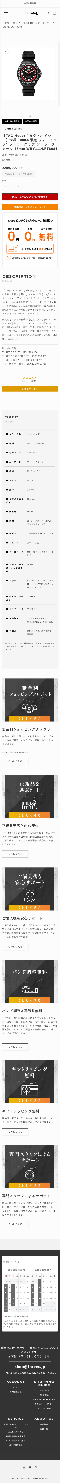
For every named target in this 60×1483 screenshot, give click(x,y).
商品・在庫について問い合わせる (30, 196)
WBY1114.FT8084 (12, 26)
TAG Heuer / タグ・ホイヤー (36, 22)
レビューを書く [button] (30, 389)
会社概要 (44, 1424)
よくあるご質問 (44, 1408)
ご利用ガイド (44, 1390)
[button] (6, 13)
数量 (4, 181)
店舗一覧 (44, 1428)
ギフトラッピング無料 (15, 1440)
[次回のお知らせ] (55, 4)
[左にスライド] (24, 116)
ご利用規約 (44, 1395)
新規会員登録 (16, 1391)
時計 (15, 22)
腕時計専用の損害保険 (15, 1436)
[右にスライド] (36, 116)
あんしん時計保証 (15, 1431)
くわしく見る (15, 761)
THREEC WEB (24, 1478)
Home (6, 22)
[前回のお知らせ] (5, 4)
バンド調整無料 (15, 1445)
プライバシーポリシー (44, 1404)
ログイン (16, 1387)
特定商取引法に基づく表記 (44, 1399)
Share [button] (7, 160)
